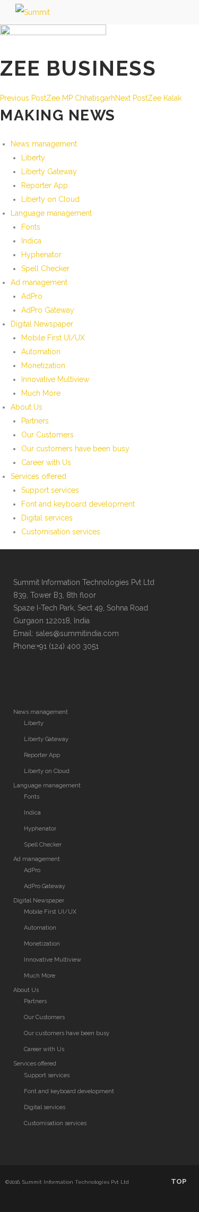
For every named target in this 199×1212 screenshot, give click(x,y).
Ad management (39, 282)
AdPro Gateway (47, 310)
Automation (40, 351)
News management (44, 144)
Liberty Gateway (49, 171)
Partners (35, 421)
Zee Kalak (148, 98)
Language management (51, 213)
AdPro (31, 296)
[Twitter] (22, 677)
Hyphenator (41, 254)
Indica (31, 241)
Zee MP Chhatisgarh (57, 98)
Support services (50, 490)
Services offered (38, 476)
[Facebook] (44, 677)
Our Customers (47, 434)
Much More (40, 393)
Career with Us (46, 462)
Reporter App (44, 185)
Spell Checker (45, 268)
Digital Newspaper (42, 324)
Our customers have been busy (75, 448)
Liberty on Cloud (50, 199)
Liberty (33, 157)
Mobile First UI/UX (53, 337)
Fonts (30, 227)
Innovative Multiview (55, 379)
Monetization (43, 365)
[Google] (65, 677)
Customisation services (60, 531)
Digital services (47, 518)
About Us (26, 407)
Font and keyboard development (78, 504)
